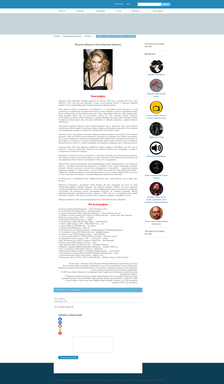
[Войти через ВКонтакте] (60, 322)
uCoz (64, 380)
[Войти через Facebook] (60, 319)
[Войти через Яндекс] (60, 333)
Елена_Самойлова (74, 290)
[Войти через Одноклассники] (60, 326)
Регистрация (118, 4)
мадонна (62, 299)
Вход (128, 4)
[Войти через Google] (60, 329)
